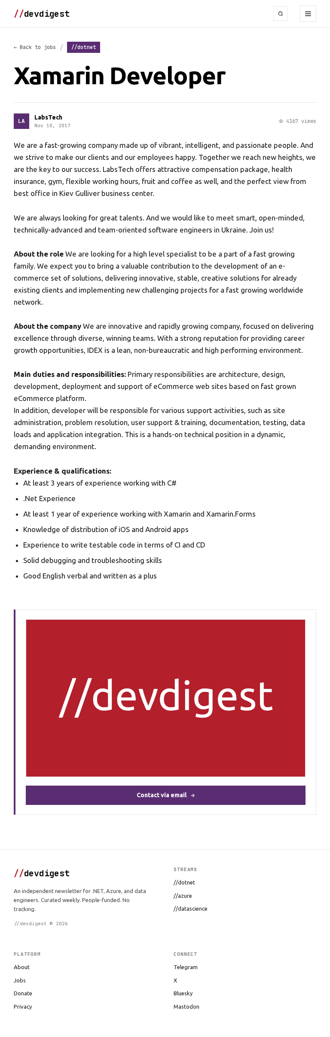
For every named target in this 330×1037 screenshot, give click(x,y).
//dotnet (184, 882)
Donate (23, 993)
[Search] (280, 13)
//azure (183, 896)
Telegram (186, 967)
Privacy (23, 1006)
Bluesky (183, 993)
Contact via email (161, 795)
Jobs (20, 980)
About (22, 967)
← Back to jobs (35, 47)
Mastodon (186, 1006)
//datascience (191, 908)
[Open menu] (308, 14)
